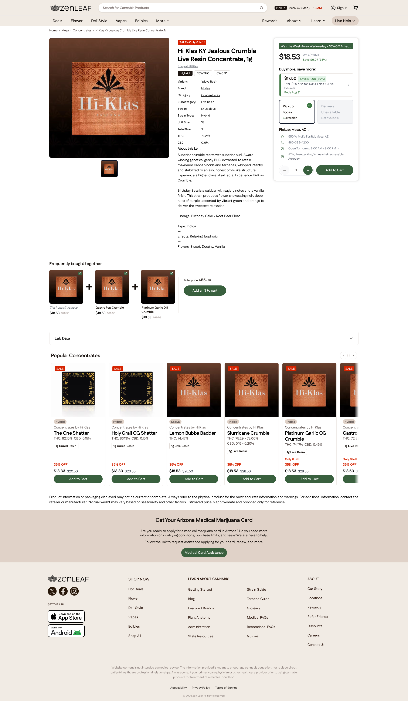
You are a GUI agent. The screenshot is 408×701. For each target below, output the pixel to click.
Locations (314, 598)
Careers (313, 635)
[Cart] (355, 8)
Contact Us (315, 644)
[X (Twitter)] (52, 591)
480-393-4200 (298, 142)
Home (53, 30)
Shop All (134, 635)
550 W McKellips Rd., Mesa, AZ (308, 137)
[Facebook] (63, 591)
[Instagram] (74, 591)
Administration (199, 626)
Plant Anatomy (199, 617)
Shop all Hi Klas (188, 66)
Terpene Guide (258, 598)
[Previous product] (344, 355)
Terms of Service (226, 688)
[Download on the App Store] (79, 616)
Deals (57, 20)
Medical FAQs (257, 617)
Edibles (141, 20)
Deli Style (99, 20)
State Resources (200, 636)
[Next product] (353, 355)
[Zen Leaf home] (71, 7)
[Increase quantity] (308, 170)
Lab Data (62, 338)
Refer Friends (317, 616)
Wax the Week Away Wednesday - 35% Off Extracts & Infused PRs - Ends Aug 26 (317, 46)
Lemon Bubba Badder (192, 433)
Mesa (65, 30)
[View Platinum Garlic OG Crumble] (158, 287)
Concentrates (82, 30)
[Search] (262, 8)
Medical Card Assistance (204, 552)
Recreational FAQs (261, 626)
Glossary (253, 608)
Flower (77, 20)
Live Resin (207, 102)
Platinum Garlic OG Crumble (155, 309)
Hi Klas (205, 88)
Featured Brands (201, 608)
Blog (191, 598)
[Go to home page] (79, 578)
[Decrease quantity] (284, 170)
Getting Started (200, 589)
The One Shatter (71, 433)
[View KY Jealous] (66, 287)
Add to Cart (335, 170)
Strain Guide (256, 589)
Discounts (314, 626)
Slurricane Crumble (248, 433)
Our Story (314, 588)
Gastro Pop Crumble (110, 307)
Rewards (270, 20)
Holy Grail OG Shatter (134, 433)
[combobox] (180, 7)
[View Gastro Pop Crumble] (112, 287)
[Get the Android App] (79, 630)
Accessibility (178, 688)
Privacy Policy (201, 688)
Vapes (121, 20)
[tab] (109, 168)
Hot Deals (135, 589)
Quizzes (252, 636)
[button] (316, 85)
